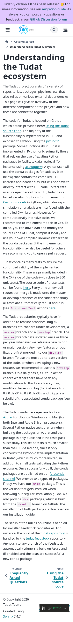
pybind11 (53, 141)
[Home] (6, 42)
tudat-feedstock (37, 538)
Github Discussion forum (48, 19)
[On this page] (65, 29)
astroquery (33, 166)
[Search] (54, 30)
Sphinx (8, 616)
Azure (7, 417)
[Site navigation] (7, 29)
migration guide (54, 9)
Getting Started (24, 41)
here (26, 287)
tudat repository (52, 533)
